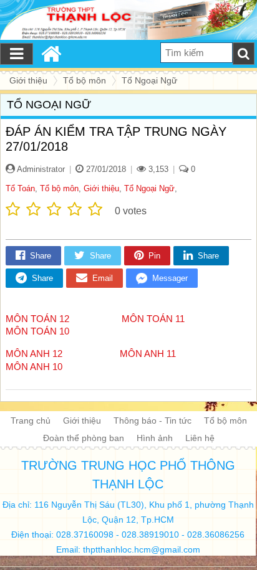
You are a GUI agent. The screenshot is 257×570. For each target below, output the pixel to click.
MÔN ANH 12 (35, 353)
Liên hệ (200, 438)
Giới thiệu (101, 188)
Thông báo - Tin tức (153, 420)
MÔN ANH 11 (151, 353)
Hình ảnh (155, 438)
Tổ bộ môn (59, 188)
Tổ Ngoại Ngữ (149, 188)
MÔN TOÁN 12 (37, 318)
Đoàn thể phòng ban (83, 438)
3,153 (157, 169)
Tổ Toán (20, 188)
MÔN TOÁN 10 (37, 331)
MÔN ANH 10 (34, 366)
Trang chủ (31, 420)
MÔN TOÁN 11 (156, 318)
